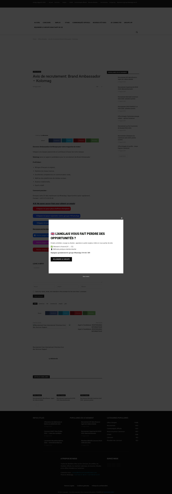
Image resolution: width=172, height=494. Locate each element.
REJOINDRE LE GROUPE (61, 259)
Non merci (86, 276)
